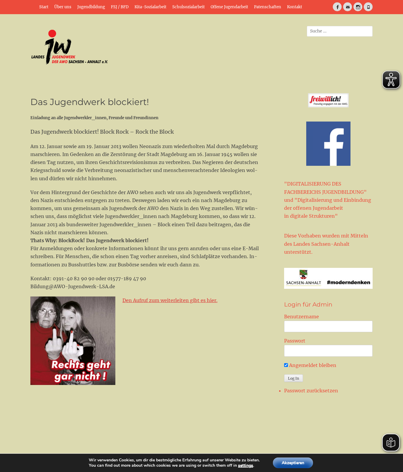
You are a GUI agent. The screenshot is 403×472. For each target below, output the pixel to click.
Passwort (294, 341)
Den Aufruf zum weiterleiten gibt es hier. (169, 300)
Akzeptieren (293, 463)
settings (245, 465)
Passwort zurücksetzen (311, 391)
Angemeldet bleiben (312, 365)
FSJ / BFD (120, 6)
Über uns (62, 6)
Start (43, 6)
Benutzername (301, 316)
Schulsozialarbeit (188, 6)
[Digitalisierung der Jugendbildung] (328, 278)
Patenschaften (267, 6)
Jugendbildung (91, 6)
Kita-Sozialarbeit (150, 6)
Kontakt (294, 6)
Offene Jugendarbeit (229, 6)
